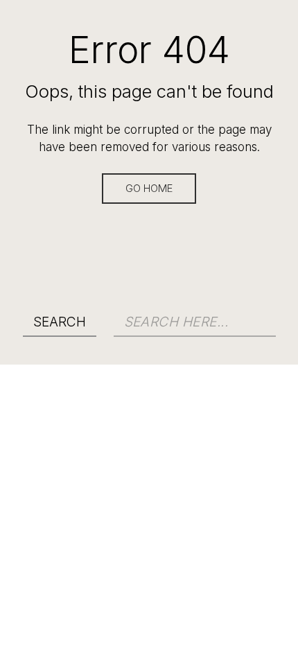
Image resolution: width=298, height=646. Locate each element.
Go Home (149, 188)
